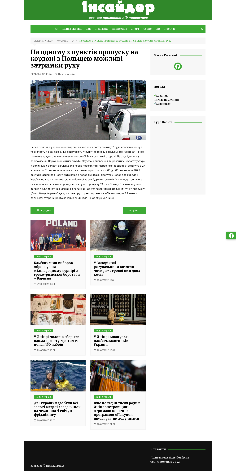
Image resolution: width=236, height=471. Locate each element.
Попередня (44, 210)
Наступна (133, 210)
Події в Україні (72, 28)
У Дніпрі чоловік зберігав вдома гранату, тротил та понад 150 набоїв (56, 341)
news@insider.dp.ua (175, 457)
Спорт (135, 28)
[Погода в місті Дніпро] (178, 96)
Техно (147, 28)
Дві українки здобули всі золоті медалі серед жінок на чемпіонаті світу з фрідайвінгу (57, 409)
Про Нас (169, 28)
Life (158, 28)
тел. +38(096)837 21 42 (165, 461)
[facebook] (178, 66)
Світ (89, 28)
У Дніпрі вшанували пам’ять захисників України (112, 341)
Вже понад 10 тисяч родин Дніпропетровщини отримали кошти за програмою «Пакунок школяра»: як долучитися (117, 410)
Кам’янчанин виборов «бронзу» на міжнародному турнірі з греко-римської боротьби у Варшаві (57, 270)
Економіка (119, 28)
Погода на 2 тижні (166, 99)
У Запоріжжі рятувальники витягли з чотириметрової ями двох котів (117, 268)
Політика (101, 28)
